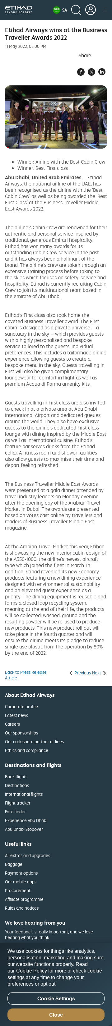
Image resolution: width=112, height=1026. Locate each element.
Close (56, 1015)
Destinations (17, 785)
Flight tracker (17, 803)
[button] (60, 10)
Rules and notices (22, 908)
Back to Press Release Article (26, 675)
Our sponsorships (21, 733)
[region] (56, 984)
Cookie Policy (31, 970)
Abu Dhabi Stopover (24, 829)
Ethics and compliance (26, 750)
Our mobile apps (20, 882)
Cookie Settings (56, 998)
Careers (12, 724)
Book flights (16, 777)
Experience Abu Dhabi (26, 820)
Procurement (17, 890)
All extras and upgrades (27, 855)
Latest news (16, 715)
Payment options (21, 873)
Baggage (13, 864)
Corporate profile (21, 706)
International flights (24, 794)
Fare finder (15, 812)
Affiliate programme (24, 899)
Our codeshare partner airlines (34, 741)
